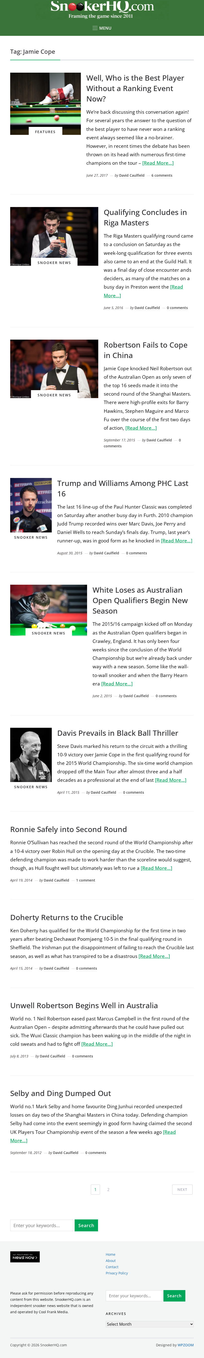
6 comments (162, 175)
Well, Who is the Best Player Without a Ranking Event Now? (135, 88)
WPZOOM (186, 1345)
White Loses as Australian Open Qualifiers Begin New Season (140, 600)
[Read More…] (158, 163)
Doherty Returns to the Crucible (66, 917)
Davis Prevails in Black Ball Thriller (117, 733)
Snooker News (54, 262)
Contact (112, 1266)
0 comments (177, 307)
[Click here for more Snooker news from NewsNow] (25, 1257)
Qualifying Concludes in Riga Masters (145, 217)
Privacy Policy (117, 1273)
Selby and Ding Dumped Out (60, 1093)
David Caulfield (132, 175)
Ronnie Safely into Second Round (68, 829)
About (111, 1260)
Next (182, 1189)
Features (45, 131)
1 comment (85, 880)
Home (110, 1254)
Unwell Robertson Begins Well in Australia (84, 1005)
